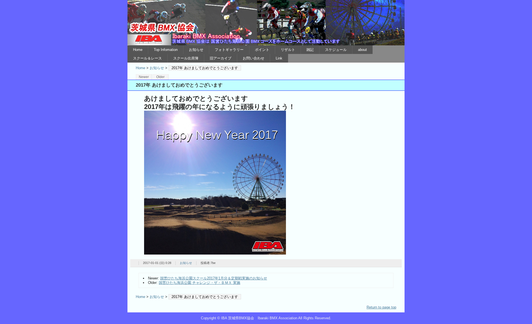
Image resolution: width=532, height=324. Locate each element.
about (362, 50)
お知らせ (196, 50)
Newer (144, 77)
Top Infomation (166, 50)
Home (137, 50)
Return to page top (381, 307)
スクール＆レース (147, 58)
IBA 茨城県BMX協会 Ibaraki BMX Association (266, 22)
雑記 (310, 50)
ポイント (262, 50)
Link (279, 58)
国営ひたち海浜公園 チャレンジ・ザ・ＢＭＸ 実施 (199, 283)
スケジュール (336, 50)
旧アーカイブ (220, 58)
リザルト (288, 50)
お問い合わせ (253, 58)
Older (160, 77)
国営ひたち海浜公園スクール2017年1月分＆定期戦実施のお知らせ (213, 278)
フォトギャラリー (229, 50)
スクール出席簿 (185, 58)
